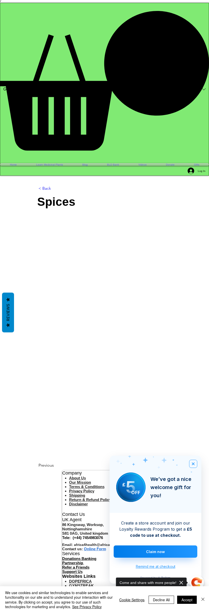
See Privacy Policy (87, 606)
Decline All (161, 599)
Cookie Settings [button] (132, 599)
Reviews (8, 312)
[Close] (203, 599)
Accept (186, 599)
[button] (104, 80)
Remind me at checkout (155, 566)
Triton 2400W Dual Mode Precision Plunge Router (54, 583)
